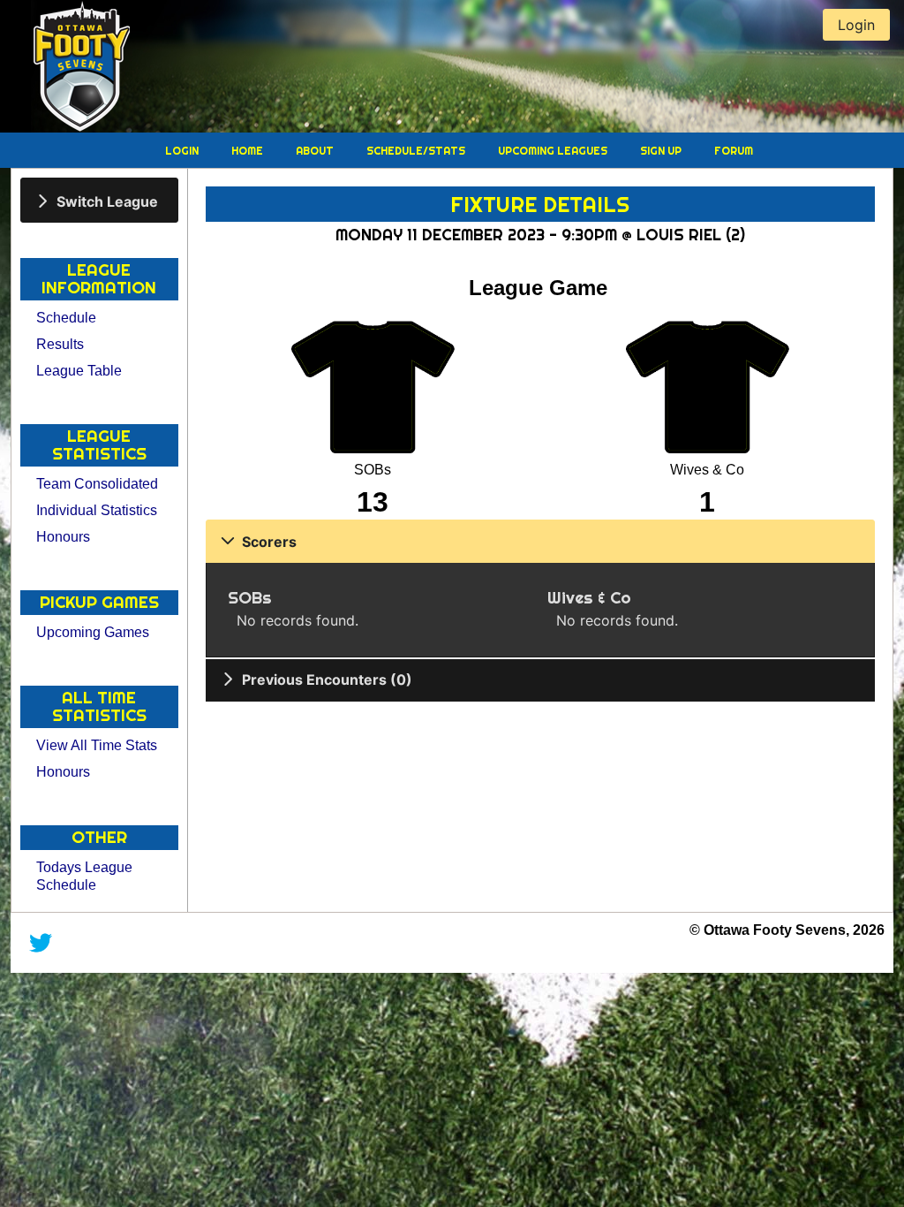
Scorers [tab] (269, 541)
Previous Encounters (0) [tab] (327, 679)
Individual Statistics (96, 510)
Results (60, 344)
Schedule (66, 317)
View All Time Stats (96, 745)
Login (183, 150)
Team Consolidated (97, 483)
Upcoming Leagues (554, 150)
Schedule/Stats (417, 150)
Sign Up (662, 150)
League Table (79, 370)
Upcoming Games (92, 632)
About (316, 150)
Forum (733, 150)
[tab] (99, 200)
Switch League (107, 200)
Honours (63, 536)
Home (248, 150)
